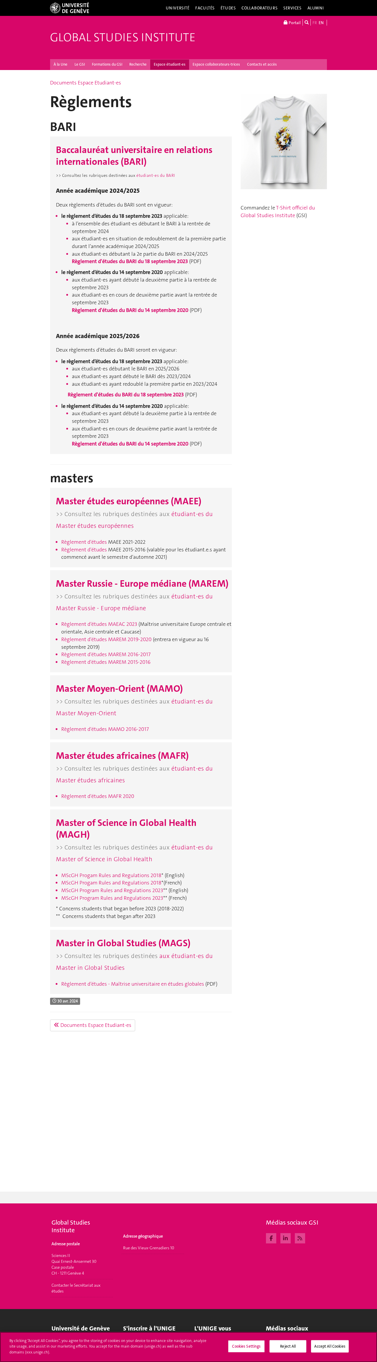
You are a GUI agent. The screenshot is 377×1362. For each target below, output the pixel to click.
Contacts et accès (262, 64)
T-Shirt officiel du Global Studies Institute (278, 211)
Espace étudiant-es (170, 64)
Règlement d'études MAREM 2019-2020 (106, 639)
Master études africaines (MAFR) (122, 756)
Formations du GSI (107, 64)
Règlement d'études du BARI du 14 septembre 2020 (130, 310)
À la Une (60, 64)
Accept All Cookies (329, 1346)
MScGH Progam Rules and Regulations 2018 (111, 875)
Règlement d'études (84, 549)
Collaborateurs (259, 8)
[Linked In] (285, 1237)
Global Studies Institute (123, 37)
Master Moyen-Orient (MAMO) (119, 689)
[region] (188, 1347)
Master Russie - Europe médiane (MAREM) (142, 584)
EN (321, 22)
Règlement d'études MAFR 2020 (97, 796)
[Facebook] (271, 1237)
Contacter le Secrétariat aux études (76, 1288)
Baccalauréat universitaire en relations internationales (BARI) (134, 156)
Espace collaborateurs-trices (216, 64)
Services (292, 8)
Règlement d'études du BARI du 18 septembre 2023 (130, 261)
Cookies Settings (246, 1346)
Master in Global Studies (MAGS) (123, 943)
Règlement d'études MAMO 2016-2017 (105, 729)
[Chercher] (306, 22)
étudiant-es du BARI (155, 175)
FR (314, 22)
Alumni (315, 8)
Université (178, 8)
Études (228, 8)
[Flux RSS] (300, 1237)
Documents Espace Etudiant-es (85, 82)
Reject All (288, 1346)
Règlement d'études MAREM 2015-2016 (106, 662)
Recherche (138, 64)
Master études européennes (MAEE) (128, 501)
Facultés (205, 8)
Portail (294, 22)
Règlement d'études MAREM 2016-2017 (106, 654)
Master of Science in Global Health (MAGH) (126, 829)
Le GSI (80, 64)
